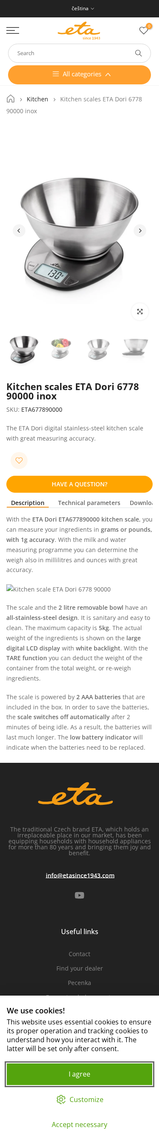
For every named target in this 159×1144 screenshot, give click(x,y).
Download (144, 503)
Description (28, 503)
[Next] (140, 230)
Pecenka (79, 983)
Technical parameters (89, 503)
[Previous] (19, 230)
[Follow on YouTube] (79, 895)
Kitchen (37, 99)
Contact (79, 954)
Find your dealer (79, 968)
